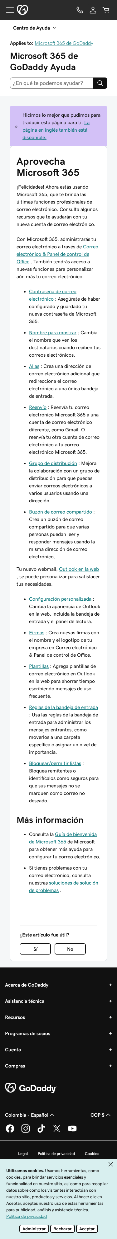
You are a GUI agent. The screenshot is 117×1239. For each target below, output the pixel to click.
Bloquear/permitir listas (55, 763)
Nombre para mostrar (52, 332)
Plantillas (39, 666)
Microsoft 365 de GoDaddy (64, 42)
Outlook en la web (79, 568)
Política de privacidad (56, 1154)
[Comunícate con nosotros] (80, 10)
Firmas (36, 632)
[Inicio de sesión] (93, 10)
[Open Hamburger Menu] (7, 9)
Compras (15, 1065)
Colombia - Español (26, 1114)
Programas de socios (27, 1033)
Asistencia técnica (24, 1000)
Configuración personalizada (60, 598)
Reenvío (37, 407)
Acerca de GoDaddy (26, 984)
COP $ (97, 1114)
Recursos (15, 1017)
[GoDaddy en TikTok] (41, 1131)
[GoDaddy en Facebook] (10, 1131)
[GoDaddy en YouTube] (72, 1131)
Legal (23, 1154)
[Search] (100, 83)
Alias (34, 366)
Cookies (92, 1154)
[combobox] (51, 83)
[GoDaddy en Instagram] (26, 1131)
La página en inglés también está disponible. (56, 130)
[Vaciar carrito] (106, 10)
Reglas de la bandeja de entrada (63, 707)
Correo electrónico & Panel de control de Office (57, 254)
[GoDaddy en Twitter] (57, 1131)
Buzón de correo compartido (60, 511)
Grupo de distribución (53, 463)
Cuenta (13, 1049)
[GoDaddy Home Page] (31, 1088)
